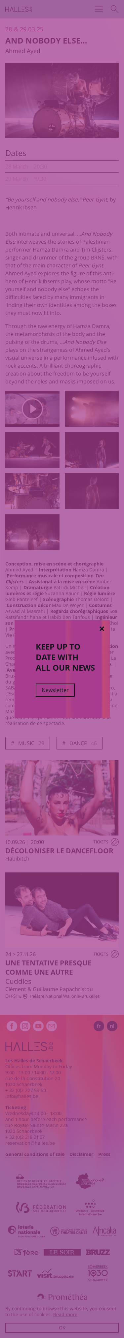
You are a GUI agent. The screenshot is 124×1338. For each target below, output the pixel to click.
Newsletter (55, 690)
